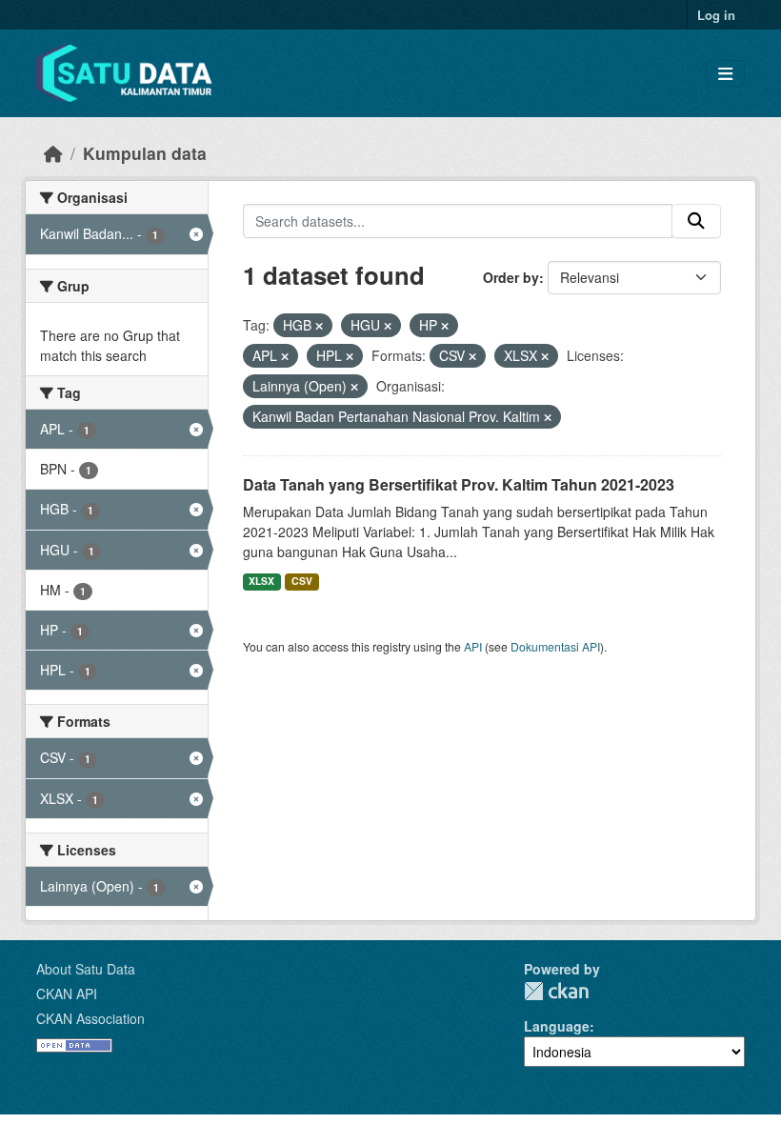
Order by (511, 277)
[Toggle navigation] (725, 74)
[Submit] (696, 221)
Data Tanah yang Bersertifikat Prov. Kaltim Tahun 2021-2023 (458, 484)
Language (557, 1025)
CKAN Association (90, 1018)
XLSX (261, 580)
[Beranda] (53, 153)
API (473, 646)
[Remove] (319, 325)
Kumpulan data (145, 153)
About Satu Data (85, 968)
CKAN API (66, 993)
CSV (301, 580)
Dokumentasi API (555, 646)
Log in (716, 15)
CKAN (556, 991)
